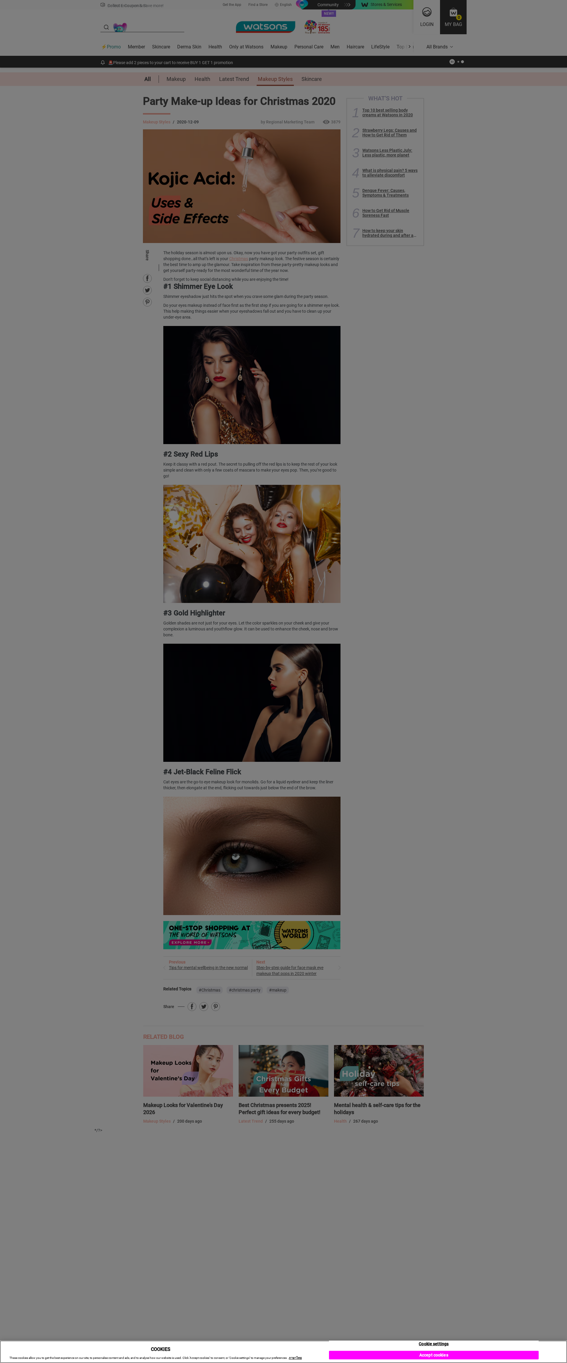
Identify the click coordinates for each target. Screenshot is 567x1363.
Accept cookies (433, 1355)
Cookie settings (434, 1343)
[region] (283, 1352)
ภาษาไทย (295, 1357)
